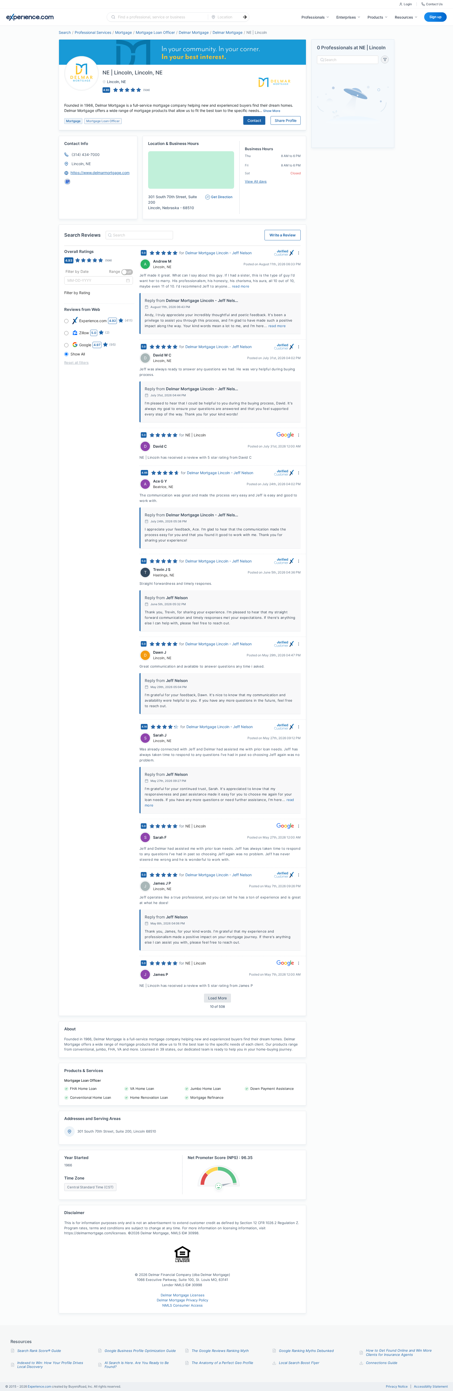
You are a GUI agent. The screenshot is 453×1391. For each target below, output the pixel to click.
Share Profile (285, 120)
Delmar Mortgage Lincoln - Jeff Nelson (218, 253)
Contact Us (434, 4)
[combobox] (160, 17)
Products (375, 17)
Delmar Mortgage (194, 32)
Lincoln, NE (81, 163)
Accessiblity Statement (431, 1386)
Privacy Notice (397, 1386)
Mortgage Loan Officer (155, 32)
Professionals (313, 17)
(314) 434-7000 (86, 154)
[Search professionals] (244, 17)
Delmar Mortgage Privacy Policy (182, 1300)
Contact (254, 120)
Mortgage (123, 32)
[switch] (127, 272)
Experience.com (40, 1386)
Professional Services (93, 32)
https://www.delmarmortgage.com (100, 172)
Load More (217, 998)
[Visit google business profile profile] (67, 181)
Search (65, 32)
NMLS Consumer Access (182, 1305)
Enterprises (346, 17)
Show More (271, 111)
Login (408, 4)
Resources (404, 17)
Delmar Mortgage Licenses (182, 1295)
